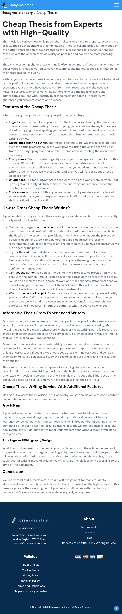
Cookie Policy (30, 570)
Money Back (30, 575)
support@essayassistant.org (30, 543)
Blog (89, 537)
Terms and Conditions (30, 586)
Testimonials (89, 527)
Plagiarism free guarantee (30, 591)
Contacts (89, 532)
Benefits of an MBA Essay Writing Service (89, 543)
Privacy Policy (30, 565)
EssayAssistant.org (17, 12)
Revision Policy (30, 580)
